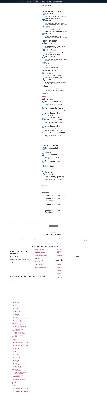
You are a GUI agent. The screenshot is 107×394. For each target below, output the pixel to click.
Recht (47, 27)
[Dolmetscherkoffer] (43, 154)
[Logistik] (43, 79)
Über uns (59, 249)
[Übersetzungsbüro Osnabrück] (43, 210)
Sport (47, 86)
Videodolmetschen (52, 113)
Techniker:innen (18, 320)
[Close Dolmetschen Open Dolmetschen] (44, 95)
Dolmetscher (15, 323)
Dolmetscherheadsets (19, 333)
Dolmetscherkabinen (53, 148)
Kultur (47, 63)
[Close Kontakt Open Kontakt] (44, 189)
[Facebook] (77, 261)
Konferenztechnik (39, 254)
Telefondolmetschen (53, 119)
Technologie (50, 56)
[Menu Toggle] (40, 4)
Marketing (49, 73)
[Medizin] (43, 20)
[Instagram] (84, 261)
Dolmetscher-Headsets (54, 161)
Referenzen (59, 251)
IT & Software (50, 50)
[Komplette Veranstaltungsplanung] (43, 174)
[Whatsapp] (87, 261)
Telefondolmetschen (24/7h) (41, 257)
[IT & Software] (43, 49)
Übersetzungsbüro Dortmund (52, 205)
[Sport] (43, 86)
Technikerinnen (51, 166)
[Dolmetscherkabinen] (43, 148)
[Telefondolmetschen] (43, 119)
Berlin (58, 263)
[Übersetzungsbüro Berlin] (43, 195)
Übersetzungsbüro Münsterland (52, 200)
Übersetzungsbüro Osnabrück (52, 211)
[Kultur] (43, 62)
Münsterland (59, 264)
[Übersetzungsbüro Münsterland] (43, 198)
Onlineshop (37, 258)
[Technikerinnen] (43, 166)
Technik (48, 33)
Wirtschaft (49, 14)
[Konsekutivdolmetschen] (43, 132)
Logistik (48, 79)
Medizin (48, 20)
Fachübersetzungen (39, 249)
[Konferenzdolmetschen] (43, 108)
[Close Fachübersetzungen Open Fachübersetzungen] (44, 7)
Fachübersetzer (15, 301)
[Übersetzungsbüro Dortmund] (43, 204)
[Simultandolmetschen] (43, 101)
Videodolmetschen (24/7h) (41, 255)
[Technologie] (43, 56)
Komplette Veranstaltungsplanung (54, 176)
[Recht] (43, 26)
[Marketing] (43, 72)
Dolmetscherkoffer (52, 155)
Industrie (48, 43)
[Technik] (43, 33)
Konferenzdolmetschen (54, 108)
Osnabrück (59, 266)
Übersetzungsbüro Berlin (55, 195)
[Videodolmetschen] (43, 113)
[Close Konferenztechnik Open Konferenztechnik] (44, 142)
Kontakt (58, 252)
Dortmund (59, 267)
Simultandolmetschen (54, 101)
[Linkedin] (81, 261)
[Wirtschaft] (43, 13)
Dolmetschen (38, 251)
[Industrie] (43, 43)
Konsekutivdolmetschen (55, 133)
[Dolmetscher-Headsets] (43, 161)
